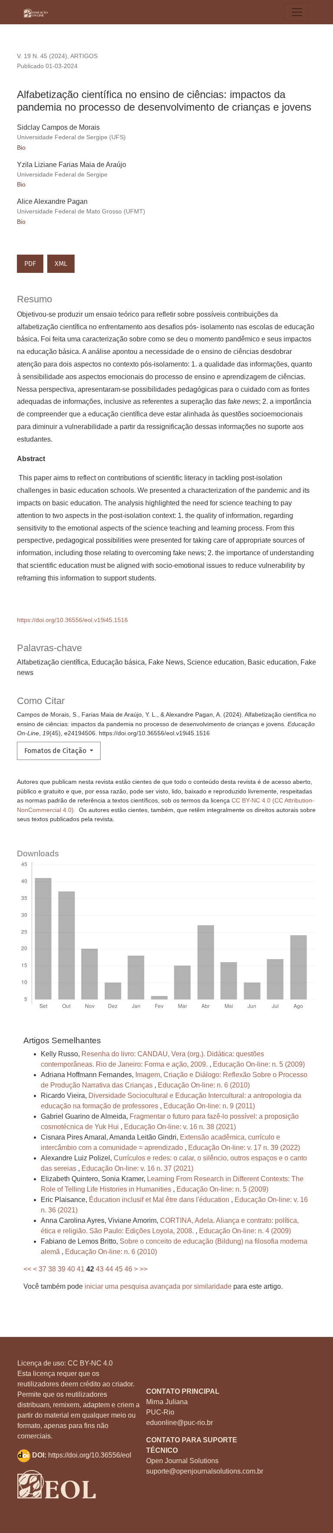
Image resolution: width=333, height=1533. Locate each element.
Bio (21, 147)
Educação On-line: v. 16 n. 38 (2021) (180, 1126)
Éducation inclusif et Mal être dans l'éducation (160, 1199)
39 (61, 1269)
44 (109, 1269)
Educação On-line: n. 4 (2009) (245, 1231)
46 (128, 1269)
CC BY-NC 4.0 (90, 1363)
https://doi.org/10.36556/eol (89, 1455)
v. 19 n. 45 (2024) (42, 55)
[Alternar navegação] (297, 12)
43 (100, 1269)
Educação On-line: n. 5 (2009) (259, 1064)
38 (52, 1269)
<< (27, 1269)
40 (71, 1269)
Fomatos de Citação (56, 751)
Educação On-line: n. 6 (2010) (204, 1085)
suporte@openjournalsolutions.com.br (204, 1471)
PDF (30, 263)
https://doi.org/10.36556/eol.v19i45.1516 (72, 619)
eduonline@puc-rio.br (179, 1422)
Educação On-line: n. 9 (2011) (209, 1106)
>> (143, 1269)
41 (81, 1269)
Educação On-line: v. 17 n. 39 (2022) (244, 1147)
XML (61, 263)
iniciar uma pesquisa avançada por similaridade (158, 1286)
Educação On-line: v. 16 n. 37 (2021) (137, 1168)
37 (42, 1269)
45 (119, 1269)
